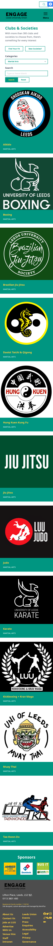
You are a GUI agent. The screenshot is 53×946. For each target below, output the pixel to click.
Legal (25, 933)
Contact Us (9, 918)
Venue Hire (9, 934)
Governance (29, 941)
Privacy (26, 937)
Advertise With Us (8, 928)
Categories (11, 56)
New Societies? (35, 49)
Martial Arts (9, 149)
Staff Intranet (7, 940)
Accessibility (29, 929)
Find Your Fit (14, 49)
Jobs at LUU (9, 922)
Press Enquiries (27, 923)
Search (9, 67)
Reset (23, 80)
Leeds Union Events (29, 916)
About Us (8, 914)
